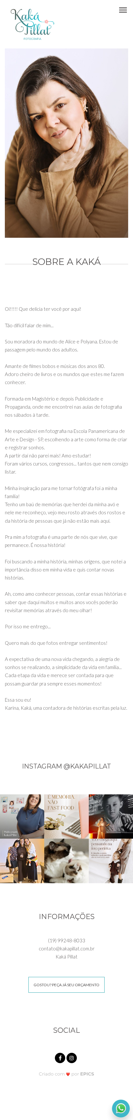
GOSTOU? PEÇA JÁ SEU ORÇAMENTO (66, 984)
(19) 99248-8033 (66, 940)
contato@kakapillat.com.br (67, 948)
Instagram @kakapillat (66, 766)
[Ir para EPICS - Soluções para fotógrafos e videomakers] (66, 1073)
